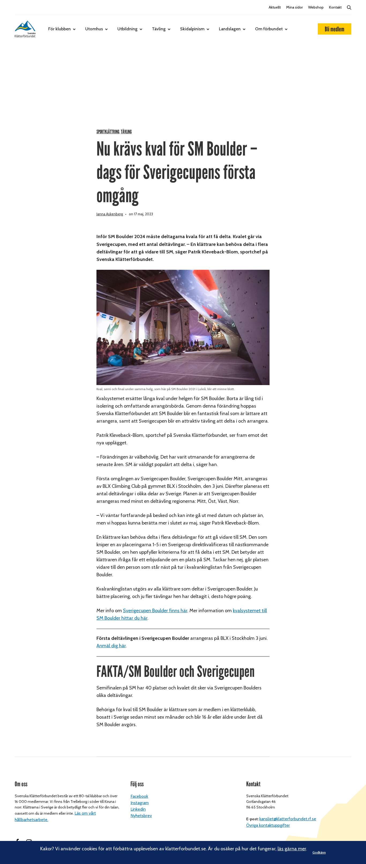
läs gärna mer (292, 849)
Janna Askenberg (109, 214)
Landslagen (230, 28)
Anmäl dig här (111, 646)
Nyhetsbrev (141, 815)
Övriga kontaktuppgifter (268, 825)
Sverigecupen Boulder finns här (155, 611)
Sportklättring (107, 132)
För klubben (59, 28)
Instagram (139, 802)
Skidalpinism (192, 28)
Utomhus (94, 28)
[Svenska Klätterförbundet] (25, 29)
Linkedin (138, 809)
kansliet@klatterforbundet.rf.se (287, 818)
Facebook (139, 796)
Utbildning (127, 28)
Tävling (159, 28)
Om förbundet (269, 28)
